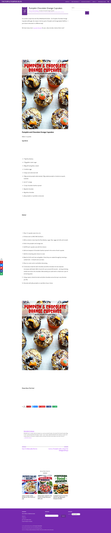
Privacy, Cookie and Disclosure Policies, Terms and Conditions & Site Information (40, 529)
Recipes (67, 1)
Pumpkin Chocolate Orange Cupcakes (45, 8)
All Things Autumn (32, 12)
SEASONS (62, 12)
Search (73, 7)
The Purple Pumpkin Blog (37, 525)
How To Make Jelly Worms (29, 449)
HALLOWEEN (49, 12)
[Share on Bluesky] (1, 265)
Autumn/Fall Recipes (40, 12)
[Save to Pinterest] (1, 262)
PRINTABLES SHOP (102, 1)
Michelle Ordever (29, 431)
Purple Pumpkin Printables (27, 521)
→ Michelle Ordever (28, 437)
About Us (23, 516)
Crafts (94, 1)
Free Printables (75, 1)
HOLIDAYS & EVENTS (85, 1)
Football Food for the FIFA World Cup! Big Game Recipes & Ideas (60, 497)
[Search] (87, 13)
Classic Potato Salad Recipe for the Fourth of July (28, 497)
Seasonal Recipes (57, 12)
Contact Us (24, 517)
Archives (69, 514)
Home (30, 10)
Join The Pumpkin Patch (26, 519)
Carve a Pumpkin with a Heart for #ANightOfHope (58, 449)
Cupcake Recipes (37, 28)
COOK (33, 10)
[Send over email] (1, 273)
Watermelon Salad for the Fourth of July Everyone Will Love (45, 497)
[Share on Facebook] (1, 270)
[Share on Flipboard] (1, 268)
